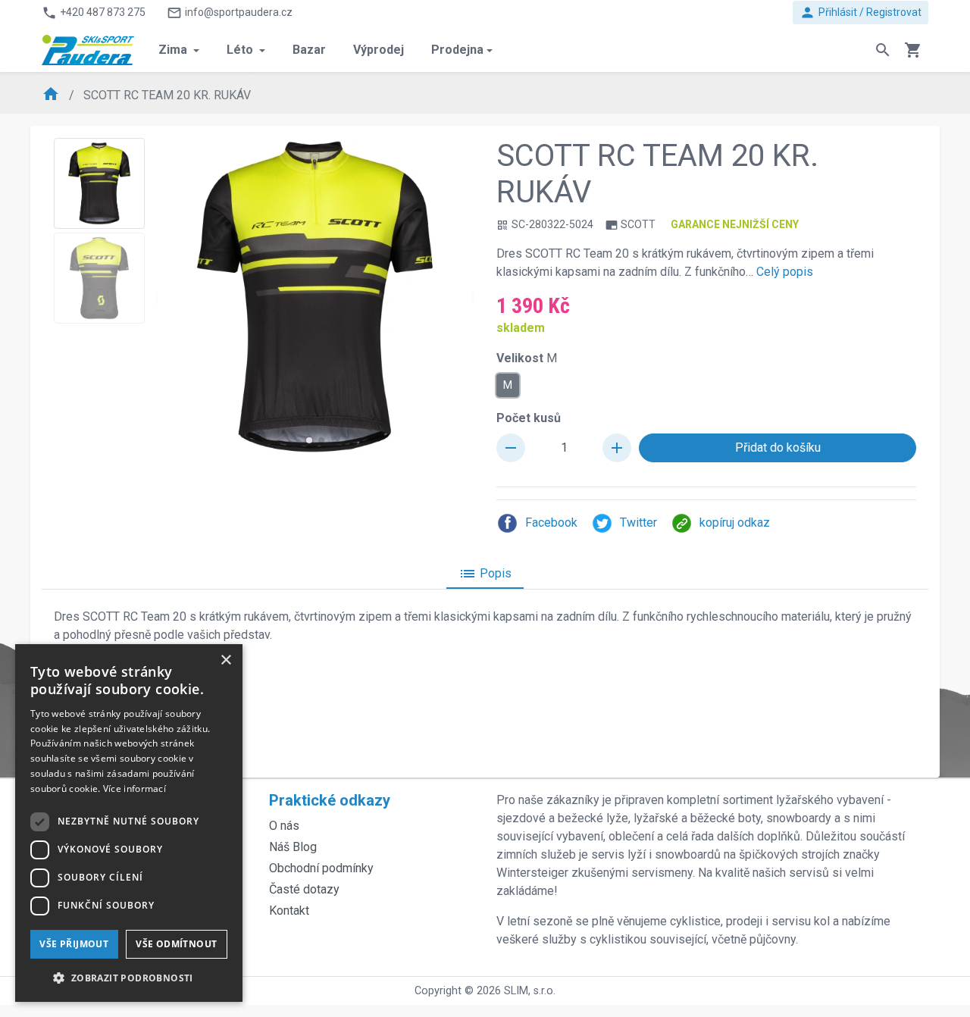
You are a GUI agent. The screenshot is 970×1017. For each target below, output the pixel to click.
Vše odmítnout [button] (176, 943)
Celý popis (784, 271)
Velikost (526, 358)
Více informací (134, 788)
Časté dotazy (304, 889)
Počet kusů (528, 418)
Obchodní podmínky (321, 868)
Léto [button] (241, 49)
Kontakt (289, 910)
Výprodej (378, 49)
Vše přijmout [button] (73, 943)
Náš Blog (293, 847)
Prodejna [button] (457, 49)
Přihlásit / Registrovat (860, 12)
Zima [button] (174, 49)
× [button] (225, 660)
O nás (284, 825)
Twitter (638, 522)
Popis (485, 574)
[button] (309, 440)
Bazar (309, 49)
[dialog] (128, 823)
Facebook (551, 522)
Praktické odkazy (329, 800)
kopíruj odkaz (734, 522)
